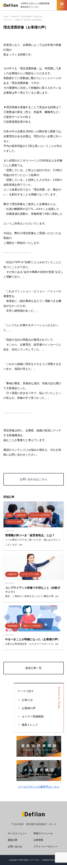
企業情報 (38, 840)
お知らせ (27, 699)
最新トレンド (30, 724)
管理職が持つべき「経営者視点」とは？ (30, 535)
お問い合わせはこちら (33, 479)
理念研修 (27, 20)
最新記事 (12, 840)
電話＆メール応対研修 (32, 626)
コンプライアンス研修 (30, 574)
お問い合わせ (15, 846)
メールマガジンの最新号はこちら (38, 786)
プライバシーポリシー (46, 846)
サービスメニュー (17, 833)
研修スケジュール (43, 833)
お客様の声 (18, 20)
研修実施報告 (37, 20)
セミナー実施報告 (33, 716)
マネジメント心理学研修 (40, 515)
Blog (9, 515)
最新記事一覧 (33, 668)
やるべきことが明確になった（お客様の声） (32, 639)
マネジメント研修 (14, 522)
